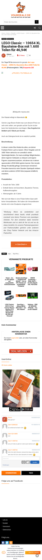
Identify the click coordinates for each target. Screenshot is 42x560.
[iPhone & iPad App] (15, 408)
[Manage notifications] (37, 555)
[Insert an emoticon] (24, 462)
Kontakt (5, 523)
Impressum (6, 526)
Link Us (5, 520)
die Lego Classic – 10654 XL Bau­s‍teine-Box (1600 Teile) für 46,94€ (21, 64)
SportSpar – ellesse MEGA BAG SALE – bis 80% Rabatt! (21, 307)
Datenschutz (7, 529)
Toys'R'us (16, 253)
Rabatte (13, 33)
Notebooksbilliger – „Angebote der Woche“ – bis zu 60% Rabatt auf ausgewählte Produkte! (21, 282)
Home (3, 33)
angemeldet (15, 338)
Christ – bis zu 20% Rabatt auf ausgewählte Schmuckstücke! (9, 281)
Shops (8, 33)
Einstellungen (6, 465)
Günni (9, 54)
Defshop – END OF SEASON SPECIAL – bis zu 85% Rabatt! (32, 307)
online (7, 365)
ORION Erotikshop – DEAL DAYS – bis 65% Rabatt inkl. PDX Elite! (32, 281)
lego (9, 253)
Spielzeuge (10, 38)
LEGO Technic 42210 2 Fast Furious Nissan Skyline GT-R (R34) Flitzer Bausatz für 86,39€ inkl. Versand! (9, 310)
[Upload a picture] (28, 462)
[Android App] (27, 408)
